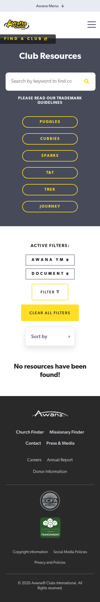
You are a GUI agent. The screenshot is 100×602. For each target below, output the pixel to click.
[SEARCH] (86, 81)
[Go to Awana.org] (50, 412)
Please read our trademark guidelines (50, 100)
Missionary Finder (66, 432)
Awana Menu (47, 6)
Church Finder (30, 432)
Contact (33, 443)
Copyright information (30, 552)
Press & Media (60, 443)
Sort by (39, 336)
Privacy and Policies (50, 563)
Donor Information (50, 472)
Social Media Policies (70, 552)
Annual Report (60, 460)
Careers (34, 460)
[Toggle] (92, 24)
